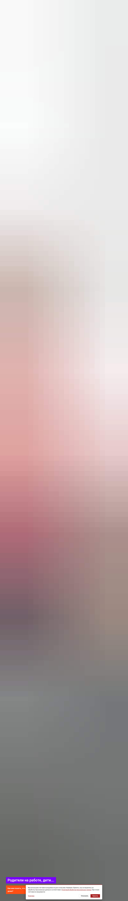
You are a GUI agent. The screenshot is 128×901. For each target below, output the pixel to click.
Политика (31, 896)
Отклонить (84, 896)
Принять (95, 896)
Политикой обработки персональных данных (76, 890)
